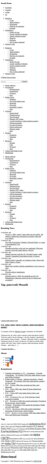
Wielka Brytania (30, 447)
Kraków (28, 435)
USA (7, 447)
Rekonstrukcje (15, 89)
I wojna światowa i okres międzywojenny (24, 121)
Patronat (28, 441)
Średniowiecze (15, 115)
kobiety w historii (8, 435)
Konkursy (13, 135)
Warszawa (17, 448)
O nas (12, 20)
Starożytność (14, 113)
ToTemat (8, 405)
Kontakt (12, 28)
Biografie (13, 103)
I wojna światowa (37, 431)
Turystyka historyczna (17, 101)
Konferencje (14, 91)
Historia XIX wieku (16, 119)
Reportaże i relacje (16, 107)
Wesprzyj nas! (10, 44)
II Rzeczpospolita (16, 123)
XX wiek (25, 450)
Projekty (8, 133)
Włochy (41, 447)
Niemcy (10, 441)
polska (10, 443)
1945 (10, 424)
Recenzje (8, 141)
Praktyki (12, 38)
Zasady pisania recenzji (18, 36)
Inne (11, 95)
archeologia (37, 423)
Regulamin (13, 24)
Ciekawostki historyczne (13, 151)
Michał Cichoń (20, 331)
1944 (4, 424)
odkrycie (20, 441)
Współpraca (9, 30)
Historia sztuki (15, 129)
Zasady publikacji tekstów (19, 34)
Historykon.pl (8, 456)
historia (32, 426)
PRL (43, 443)
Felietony (13, 99)
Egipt (12, 426)
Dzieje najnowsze (16, 127)
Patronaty (13, 137)
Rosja (5, 445)
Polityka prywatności (17, 26)
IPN (27, 431)
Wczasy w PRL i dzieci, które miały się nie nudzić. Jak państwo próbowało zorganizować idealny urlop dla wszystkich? (24, 236)
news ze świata (28, 438)
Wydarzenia (9, 87)
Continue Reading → (8, 349)
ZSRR (34, 450)
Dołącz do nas (14, 32)
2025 (17, 424)
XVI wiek (15, 450)
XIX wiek (6, 450)
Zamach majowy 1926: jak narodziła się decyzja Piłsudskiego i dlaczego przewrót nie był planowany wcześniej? (23, 278)
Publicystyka (9, 97)
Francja (21, 426)
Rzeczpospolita (14, 445)
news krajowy (16, 438)
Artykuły (8, 111)
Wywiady (13, 105)
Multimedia (9, 153)
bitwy (5, 426)
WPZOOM (37, 461)
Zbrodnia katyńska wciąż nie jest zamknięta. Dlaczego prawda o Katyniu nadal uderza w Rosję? (24, 249)
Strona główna (10, 85)
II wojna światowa (16, 125)
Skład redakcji (14, 22)
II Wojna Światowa (37, 429)
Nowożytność (14, 117)
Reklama (13, 40)
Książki (12, 143)
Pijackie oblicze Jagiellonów (15, 272)
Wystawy (13, 93)
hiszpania (15, 428)
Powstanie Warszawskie (24, 443)
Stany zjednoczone (34, 445)
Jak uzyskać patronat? (17, 42)
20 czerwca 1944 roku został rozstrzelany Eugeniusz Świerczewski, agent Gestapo (23, 410)
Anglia (25, 424)
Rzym (23, 445)
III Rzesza (23, 429)
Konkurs (19, 435)
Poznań (35, 443)
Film (11, 145)
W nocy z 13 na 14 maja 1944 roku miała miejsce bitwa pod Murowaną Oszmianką (25, 414)
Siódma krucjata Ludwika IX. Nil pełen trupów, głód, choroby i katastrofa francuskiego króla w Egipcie (23, 255)
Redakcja (8, 18)
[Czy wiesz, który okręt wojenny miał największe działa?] (21, 319)
